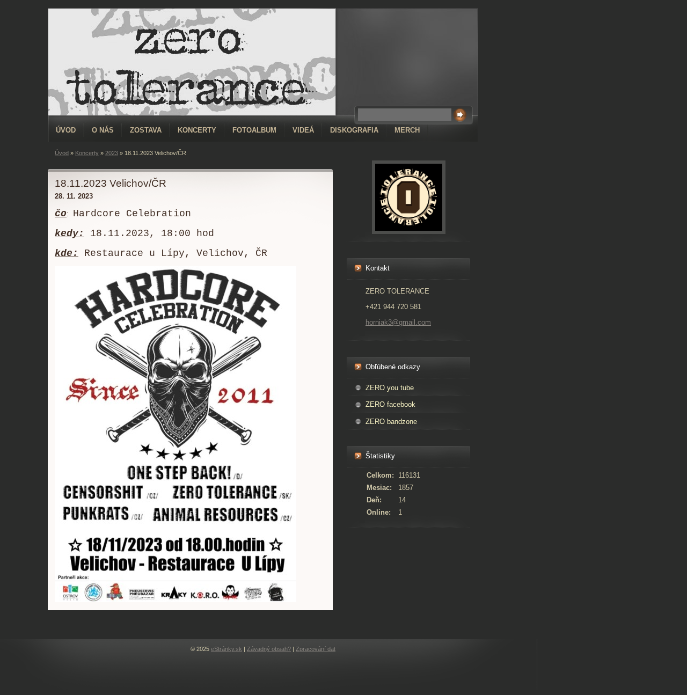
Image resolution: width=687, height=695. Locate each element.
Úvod (66, 130)
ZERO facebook (390, 404)
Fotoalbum (254, 130)
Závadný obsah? (269, 649)
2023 (111, 153)
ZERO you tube (390, 388)
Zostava (146, 130)
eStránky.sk (226, 649)
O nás (103, 130)
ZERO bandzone (391, 422)
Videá (303, 130)
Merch (407, 130)
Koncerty (197, 130)
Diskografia (354, 130)
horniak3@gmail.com (398, 322)
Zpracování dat (315, 649)
